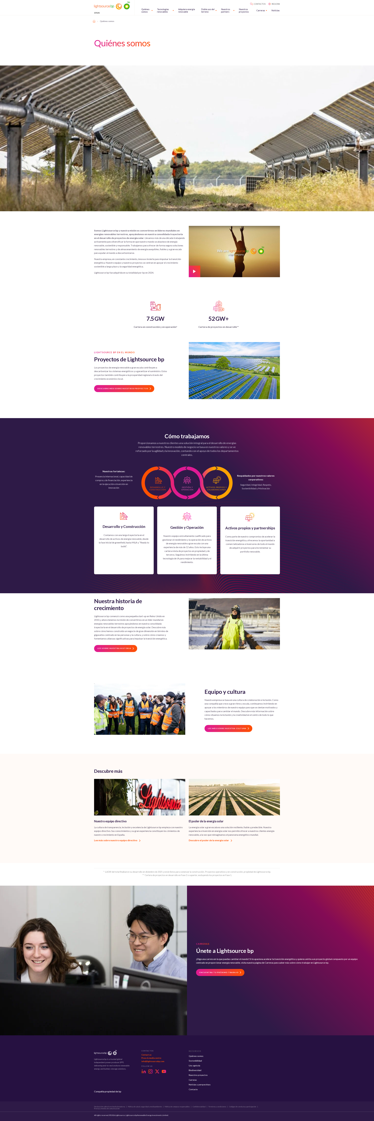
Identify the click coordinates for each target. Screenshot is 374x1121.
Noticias (275, 10)
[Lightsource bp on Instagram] (150, 1071)
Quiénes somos (145, 10)
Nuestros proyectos (244, 10)
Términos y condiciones (217, 1107)
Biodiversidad (195, 1070)
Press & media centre (151, 1058)
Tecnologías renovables (163, 10)
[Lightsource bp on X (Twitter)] (157, 1071)
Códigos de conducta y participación (242, 1107)
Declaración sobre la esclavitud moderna (109, 1107)
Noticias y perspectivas (200, 1084)
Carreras (260, 10)
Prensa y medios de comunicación (107, 1108)
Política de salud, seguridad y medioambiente (145, 1107)
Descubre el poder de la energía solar (209, 840)
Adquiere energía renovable (186, 10)
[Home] (94, 21)
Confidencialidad (199, 1107)
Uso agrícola (194, 1065)
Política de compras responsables (177, 1107)
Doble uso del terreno (207, 10)
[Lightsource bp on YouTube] (164, 1071)
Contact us (146, 1055)
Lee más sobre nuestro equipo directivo (116, 840)
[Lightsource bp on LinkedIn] (143, 1071)
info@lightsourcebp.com (152, 1061)
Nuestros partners (225, 10)
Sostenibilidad (195, 1060)
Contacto (193, 1089)
